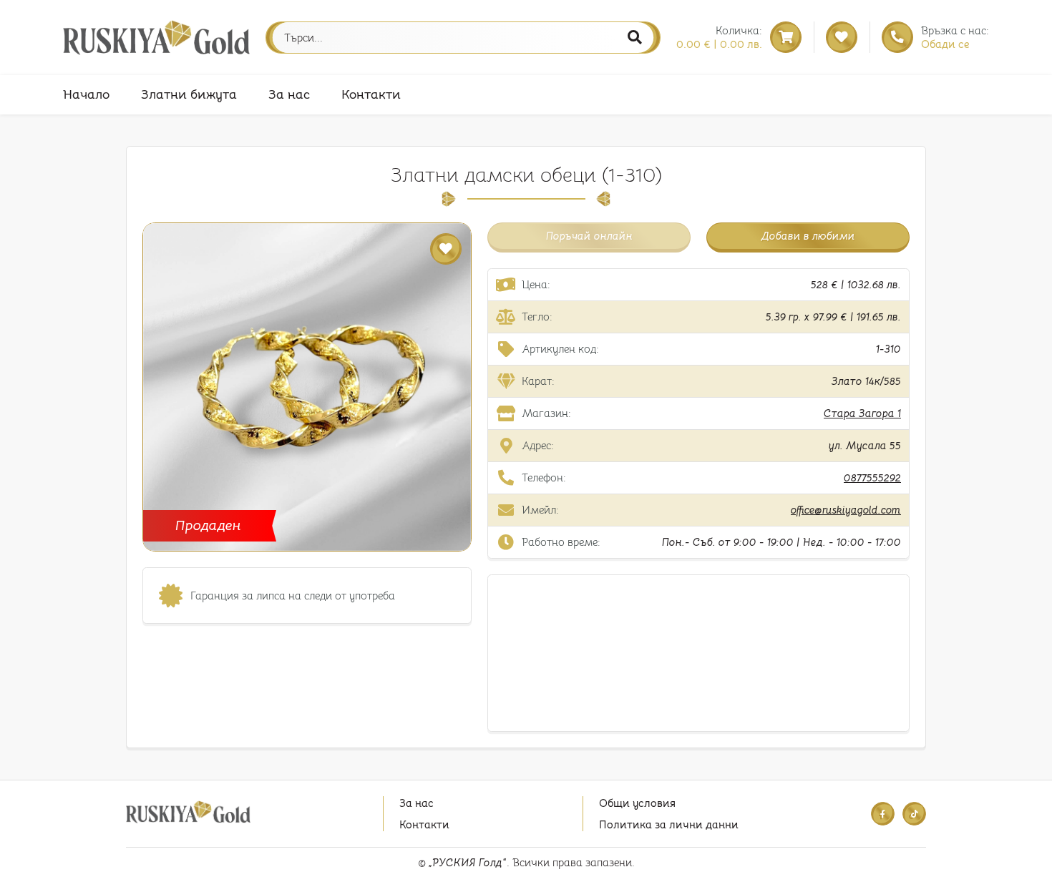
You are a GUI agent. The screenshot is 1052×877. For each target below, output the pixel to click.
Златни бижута (189, 94)
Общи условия (637, 803)
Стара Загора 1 (862, 413)
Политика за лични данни (669, 824)
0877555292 (872, 477)
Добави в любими (808, 235)
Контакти (371, 94)
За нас (289, 94)
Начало (86, 94)
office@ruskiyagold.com (846, 509)
